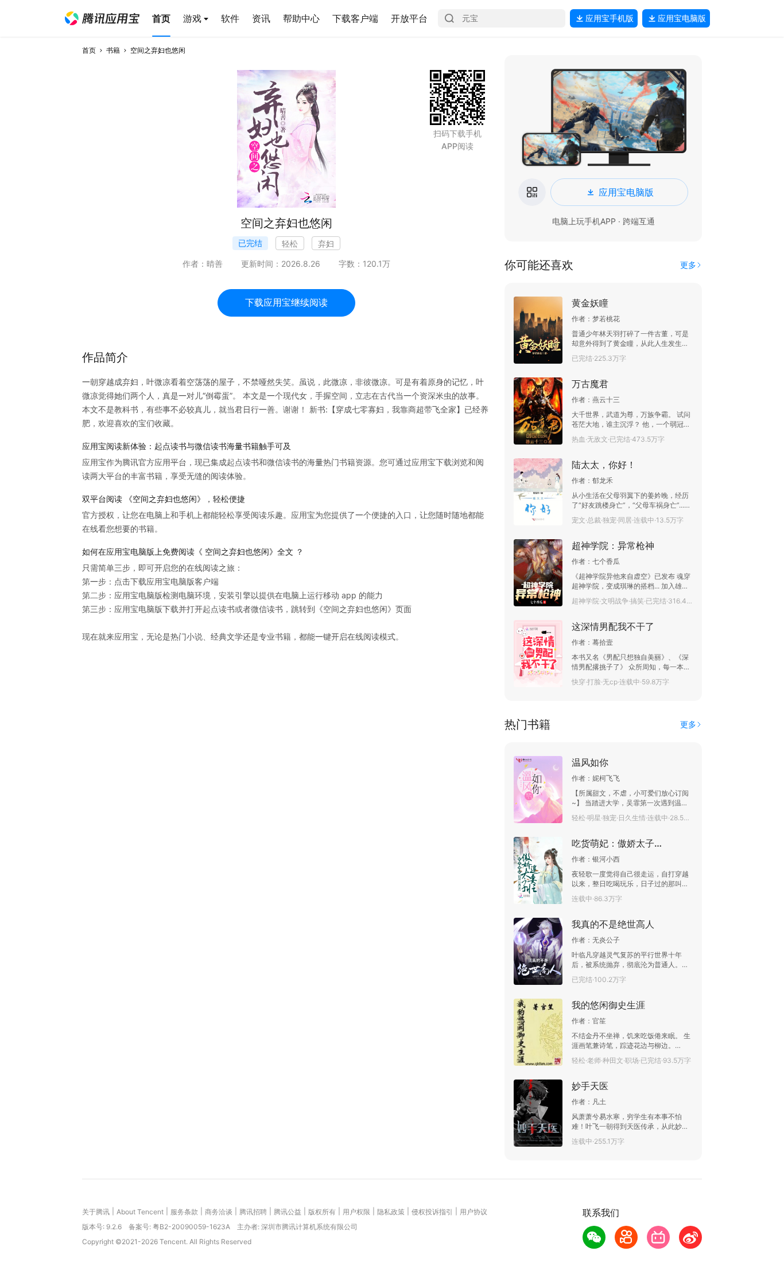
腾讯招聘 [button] (253, 1211)
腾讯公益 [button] (287, 1211)
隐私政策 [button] (391, 1211)
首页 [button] (89, 50)
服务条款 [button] (184, 1211)
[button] (102, 18)
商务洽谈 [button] (218, 1211)
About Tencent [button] (140, 1211)
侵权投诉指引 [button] (432, 1211)
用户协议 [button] (473, 1211)
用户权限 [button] (356, 1211)
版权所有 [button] (322, 1211)
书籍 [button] (113, 50)
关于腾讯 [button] (96, 1211)
